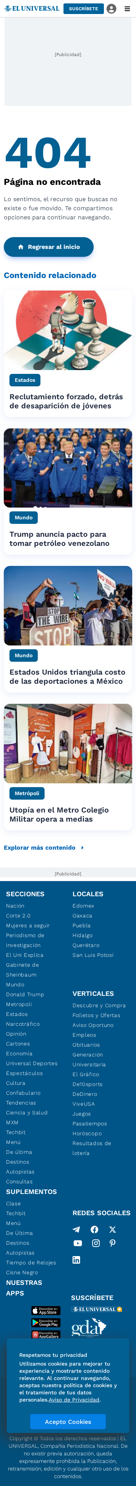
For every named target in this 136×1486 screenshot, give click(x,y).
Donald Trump (25, 994)
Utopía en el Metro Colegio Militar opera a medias (59, 814)
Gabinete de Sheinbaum (22, 970)
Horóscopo (87, 1133)
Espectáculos (24, 1073)
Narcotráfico (23, 1024)
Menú (13, 1142)
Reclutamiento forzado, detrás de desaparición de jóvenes (66, 401)
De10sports (88, 1084)
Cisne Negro (22, 1272)
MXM (12, 1122)
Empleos (84, 1035)
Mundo (15, 984)
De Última (19, 1233)
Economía (19, 1053)
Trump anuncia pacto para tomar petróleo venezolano (59, 539)
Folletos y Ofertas (97, 1015)
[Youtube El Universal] (78, 1244)
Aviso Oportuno (93, 1025)
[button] (83, 8)
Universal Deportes (32, 1063)
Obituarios (86, 1045)
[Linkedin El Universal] (76, 1260)
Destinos (17, 1162)
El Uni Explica (25, 955)
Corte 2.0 (18, 916)
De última (19, 1152)
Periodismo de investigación (25, 940)
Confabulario (23, 1093)
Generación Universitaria (89, 1059)
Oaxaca (83, 916)
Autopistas (20, 1172)
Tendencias (21, 1103)
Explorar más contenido (40, 847)
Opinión (16, 1034)
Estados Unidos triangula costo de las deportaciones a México (67, 676)
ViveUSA (84, 1104)
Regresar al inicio (54, 246)
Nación (15, 906)
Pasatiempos (90, 1123)
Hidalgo (83, 935)
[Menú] (127, 8)
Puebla (82, 925)
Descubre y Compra (99, 1005)
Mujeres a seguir (28, 925)
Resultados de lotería (92, 1148)
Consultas (19, 1181)
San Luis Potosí (93, 955)
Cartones (18, 1044)
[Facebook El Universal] (94, 1229)
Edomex (83, 906)
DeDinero (85, 1094)
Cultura (16, 1083)
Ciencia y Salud (27, 1112)
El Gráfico (86, 1074)
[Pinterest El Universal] (112, 1244)
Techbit (16, 1132)
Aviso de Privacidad (74, 1400)
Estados (17, 1014)
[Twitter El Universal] (112, 1229)
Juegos (82, 1114)
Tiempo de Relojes (31, 1262)
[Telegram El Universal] (76, 1229)
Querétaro (86, 945)
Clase (13, 1203)
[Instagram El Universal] (96, 1244)
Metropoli (19, 1004)
